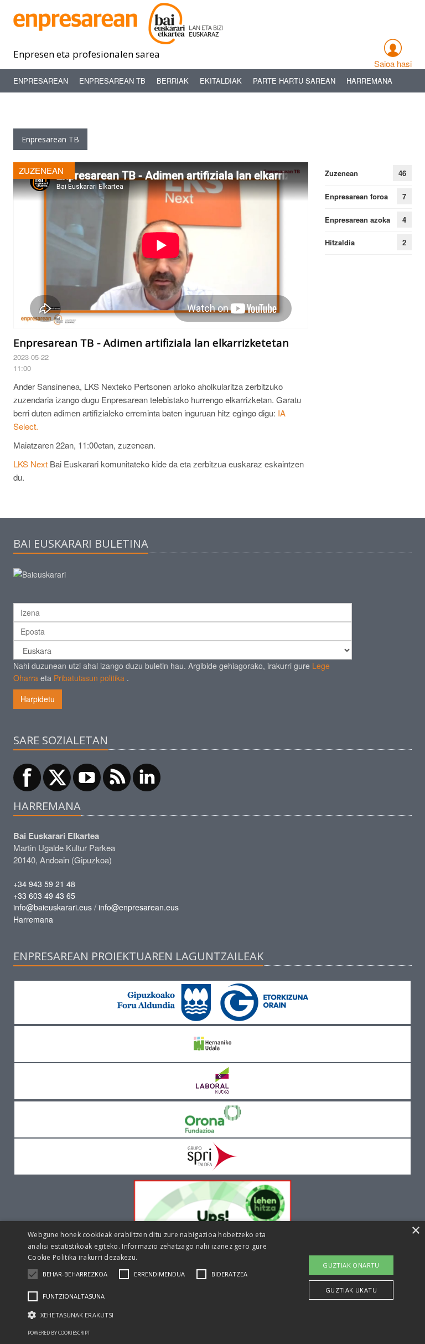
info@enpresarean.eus (139, 907)
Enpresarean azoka (357, 219)
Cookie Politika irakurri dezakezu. (82, 1257)
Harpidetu (37, 698)
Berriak (173, 80)
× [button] (415, 1231)
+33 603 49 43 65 (44, 895)
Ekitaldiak (221, 80)
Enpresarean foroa (356, 196)
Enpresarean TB (112, 80)
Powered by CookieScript (59, 1332)
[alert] (212, 1282)
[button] (75, 1274)
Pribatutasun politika (89, 677)
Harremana (369, 80)
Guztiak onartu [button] (351, 1265)
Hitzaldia (340, 242)
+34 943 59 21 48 (44, 883)
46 (402, 173)
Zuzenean (341, 173)
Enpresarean (40, 80)
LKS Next (31, 464)
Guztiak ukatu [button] (351, 1290)
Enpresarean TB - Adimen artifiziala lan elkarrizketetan (151, 343)
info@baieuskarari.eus (52, 907)
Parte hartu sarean (294, 80)
